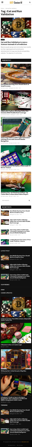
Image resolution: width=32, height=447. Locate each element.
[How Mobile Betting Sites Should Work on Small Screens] (16, 74)
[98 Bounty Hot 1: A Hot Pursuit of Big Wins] (16, 359)
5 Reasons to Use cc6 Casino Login (11, 345)
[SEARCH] (29, 200)
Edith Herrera (5, 143)
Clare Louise (5, 88)
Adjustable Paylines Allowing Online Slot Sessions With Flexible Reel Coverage (14, 112)
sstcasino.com (25, 441)
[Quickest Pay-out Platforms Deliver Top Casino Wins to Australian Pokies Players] (16, 182)
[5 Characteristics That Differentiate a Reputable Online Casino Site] (16, 307)
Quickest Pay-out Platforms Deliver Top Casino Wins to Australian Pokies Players (14, 193)
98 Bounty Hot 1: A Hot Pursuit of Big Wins (13, 371)
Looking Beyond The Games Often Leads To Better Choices (20, 240)
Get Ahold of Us (11, 445)
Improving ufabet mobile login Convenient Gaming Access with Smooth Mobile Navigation (15, 139)
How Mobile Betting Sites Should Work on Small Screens (20, 211)
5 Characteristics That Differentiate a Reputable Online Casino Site (16, 319)
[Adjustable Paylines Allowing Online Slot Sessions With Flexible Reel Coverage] (16, 100)
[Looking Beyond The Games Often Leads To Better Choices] (16, 155)
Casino (2, 39)
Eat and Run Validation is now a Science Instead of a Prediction (14, 43)
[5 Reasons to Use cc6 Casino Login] (16, 333)
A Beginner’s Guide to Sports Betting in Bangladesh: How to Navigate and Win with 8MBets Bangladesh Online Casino (14, 399)
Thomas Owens (6, 114)
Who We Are (20, 445)
